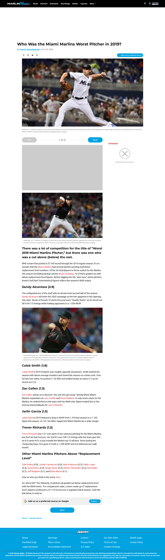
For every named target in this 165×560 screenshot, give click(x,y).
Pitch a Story (54, 542)
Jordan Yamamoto (48, 464)
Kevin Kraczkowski (30, 49)
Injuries (83, 4)
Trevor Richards (29, 433)
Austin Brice (33, 468)
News (35, 4)
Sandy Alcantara (30, 296)
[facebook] (144, 3)
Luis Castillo (50, 398)
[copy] (37, 55)
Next (95, 140)
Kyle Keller (92, 468)
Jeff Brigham (33, 471)
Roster (75, 4)
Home (24, 518)
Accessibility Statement (59, 546)
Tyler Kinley (27, 464)
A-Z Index (85, 546)
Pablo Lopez (89, 464)
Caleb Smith (28, 372)
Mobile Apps (136, 537)
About (25, 537)
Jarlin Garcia (28, 417)
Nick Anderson (70, 464)
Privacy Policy (87, 542)
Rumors (43, 4)
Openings (52, 537)
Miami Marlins (45, 267)
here (58, 477)
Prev (29, 140)
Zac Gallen (27, 394)
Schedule (54, 4)
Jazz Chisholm (55, 405)
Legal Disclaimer (30, 546)
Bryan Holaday (66, 273)
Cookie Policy (136, 542)
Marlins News (36, 518)
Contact (84, 537)
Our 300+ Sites (111, 537)
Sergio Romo (51, 468)
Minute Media (19, 553)
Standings (65, 4)
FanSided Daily (29, 542)
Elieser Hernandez (72, 468)
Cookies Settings (112, 546)
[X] (150, 3)
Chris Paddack (67, 398)
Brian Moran (56, 471)
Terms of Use (110, 542)
